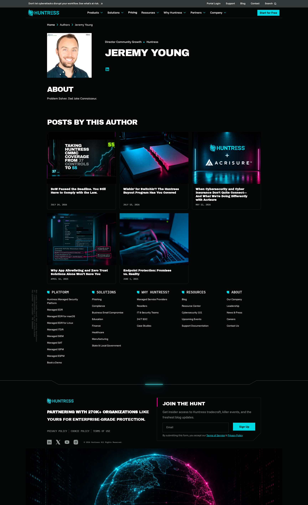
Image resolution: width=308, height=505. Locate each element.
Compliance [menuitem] (98, 306)
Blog (242, 3)
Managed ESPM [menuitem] (56, 356)
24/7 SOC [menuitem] (142, 319)
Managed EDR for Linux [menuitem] (60, 322)
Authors (65, 24)
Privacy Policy (57, 431)
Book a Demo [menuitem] (54, 362)
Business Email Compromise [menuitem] (107, 312)
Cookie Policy (80, 431)
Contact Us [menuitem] (233, 325)
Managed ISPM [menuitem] (55, 349)
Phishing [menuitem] (97, 299)
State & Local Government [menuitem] (106, 345)
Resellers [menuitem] (142, 306)
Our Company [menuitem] (234, 299)
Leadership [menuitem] (233, 306)
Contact (255, 3)
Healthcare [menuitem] (98, 332)
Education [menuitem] (97, 319)
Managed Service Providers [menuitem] (152, 299)
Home (51, 24)
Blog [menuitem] (184, 299)
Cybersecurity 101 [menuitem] (192, 312)
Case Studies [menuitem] (144, 325)
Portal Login (213, 3)
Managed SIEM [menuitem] (55, 336)
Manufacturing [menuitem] (100, 339)
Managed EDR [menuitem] (55, 309)
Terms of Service (215, 435)
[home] (43, 13)
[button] (268, 13)
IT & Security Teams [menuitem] (148, 312)
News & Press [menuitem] (234, 312)
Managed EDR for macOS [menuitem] (61, 316)
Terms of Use (101, 431)
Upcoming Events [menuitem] (191, 319)
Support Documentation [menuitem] (195, 325)
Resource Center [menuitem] (191, 306)
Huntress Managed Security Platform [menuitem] (62, 301)
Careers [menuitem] (231, 319)
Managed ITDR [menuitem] (55, 329)
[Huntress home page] (98, 401)
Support (230, 3)
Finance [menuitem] (96, 325)
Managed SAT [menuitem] (54, 342)
